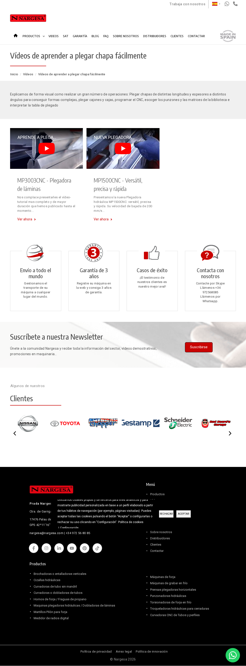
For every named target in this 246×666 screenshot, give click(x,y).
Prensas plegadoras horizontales (173, 589)
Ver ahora (24, 219)
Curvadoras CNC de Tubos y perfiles (175, 615)
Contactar (157, 551)
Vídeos (28, 74)
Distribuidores (160, 538)
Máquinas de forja (162, 577)
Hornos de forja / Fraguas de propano (60, 599)
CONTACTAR (196, 36)
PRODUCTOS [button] (32, 36)
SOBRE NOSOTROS (126, 36)
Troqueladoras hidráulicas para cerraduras (179, 608)
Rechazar (166, 514)
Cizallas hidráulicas (47, 580)
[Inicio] (28, 19)
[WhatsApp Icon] (233, 655)
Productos (157, 494)
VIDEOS (54, 36)
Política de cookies (130, 522)
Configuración (69, 528)
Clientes (155, 544)
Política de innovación (152, 651)
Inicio (17, 34)
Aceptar (183, 514)
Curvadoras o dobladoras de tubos (58, 593)
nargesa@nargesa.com (46, 533)
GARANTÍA (80, 36)
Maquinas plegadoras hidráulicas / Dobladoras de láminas (74, 605)
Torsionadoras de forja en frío (170, 602)
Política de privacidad (96, 651)
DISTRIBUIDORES (154, 36)
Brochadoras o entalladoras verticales (60, 574)
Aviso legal (124, 651)
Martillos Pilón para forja (50, 612)
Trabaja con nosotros (187, 4)
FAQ (106, 36)
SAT (65, 36)
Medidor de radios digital (51, 618)
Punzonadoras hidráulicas (168, 596)
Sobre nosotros (161, 532)
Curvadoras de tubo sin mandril (55, 586)
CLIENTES (177, 36)
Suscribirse (199, 347)
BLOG (95, 36)
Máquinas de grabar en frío (169, 583)
